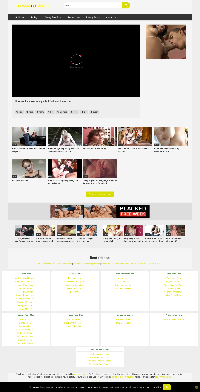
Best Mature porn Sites (91, 264)
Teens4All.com (74, 278)
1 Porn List (77, 264)
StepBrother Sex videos (74, 323)
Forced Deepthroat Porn (46, 264)
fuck (30, 112)
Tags (36, 17)
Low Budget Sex (173, 288)
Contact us (111, 17)
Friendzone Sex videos (74, 285)
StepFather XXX (74, 326)
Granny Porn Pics (53, 17)
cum (20, 112)
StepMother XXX (74, 319)
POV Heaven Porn (173, 278)
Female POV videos (25, 285)
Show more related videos (100, 194)
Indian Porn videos (173, 295)
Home (21, 17)
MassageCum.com (25, 292)
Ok (167, 387)
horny (41, 112)
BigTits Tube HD (173, 282)
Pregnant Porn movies (25, 282)
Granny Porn (106, 264)
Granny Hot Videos (25, 343)
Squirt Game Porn (25, 288)
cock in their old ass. (163, 377)
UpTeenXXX (74, 292)
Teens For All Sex (74, 288)
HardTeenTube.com (123, 288)
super (95, 112)
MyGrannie (25, 319)
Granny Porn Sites (155, 264)
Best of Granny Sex (25, 336)
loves (75, 112)
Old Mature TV (25, 323)
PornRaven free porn (99, 357)
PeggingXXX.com (24, 302)
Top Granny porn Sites (120, 264)
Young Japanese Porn (173, 285)
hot (51, 112)
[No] (196, 387)
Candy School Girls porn (74, 282)
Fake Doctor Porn (25, 309)
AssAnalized (123, 278)
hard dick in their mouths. (122, 377)
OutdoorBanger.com (25, 295)
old (85, 112)
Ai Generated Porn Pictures (173, 319)
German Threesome (173, 292)
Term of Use (74, 17)
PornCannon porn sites (99, 354)
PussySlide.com (25, 305)
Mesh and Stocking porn (25, 278)
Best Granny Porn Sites (138, 264)
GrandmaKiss (25, 326)
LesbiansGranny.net (24, 330)
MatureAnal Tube (24, 333)
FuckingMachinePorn (25, 299)
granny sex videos (81, 374)
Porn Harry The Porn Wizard (99, 361)
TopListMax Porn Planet (99, 364)
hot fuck (63, 112)
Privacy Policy (93, 17)
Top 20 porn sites (123, 282)
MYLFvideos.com (123, 323)
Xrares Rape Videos (64, 264)
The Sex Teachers (123, 319)
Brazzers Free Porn (123, 285)
